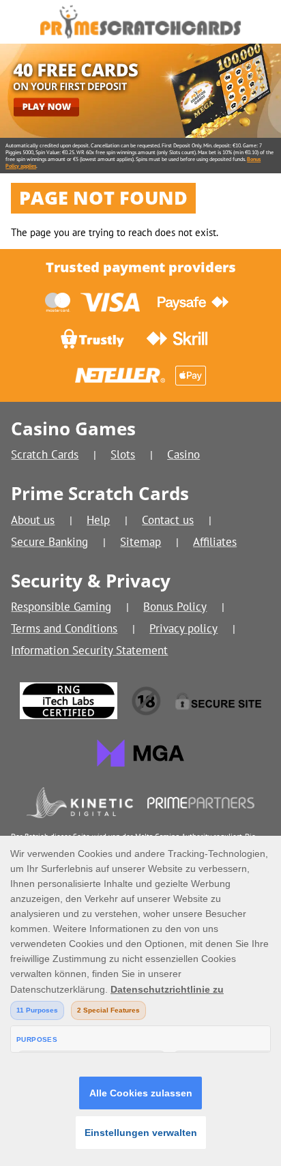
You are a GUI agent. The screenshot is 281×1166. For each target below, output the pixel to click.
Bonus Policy (175, 606)
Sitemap (140, 541)
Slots (122, 454)
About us (33, 519)
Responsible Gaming (61, 606)
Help (98, 519)
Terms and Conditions (64, 628)
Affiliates (215, 541)
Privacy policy (183, 628)
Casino (183, 454)
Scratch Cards (44, 454)
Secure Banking (49, 541)
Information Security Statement (89, 650)
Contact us (168, 519)
